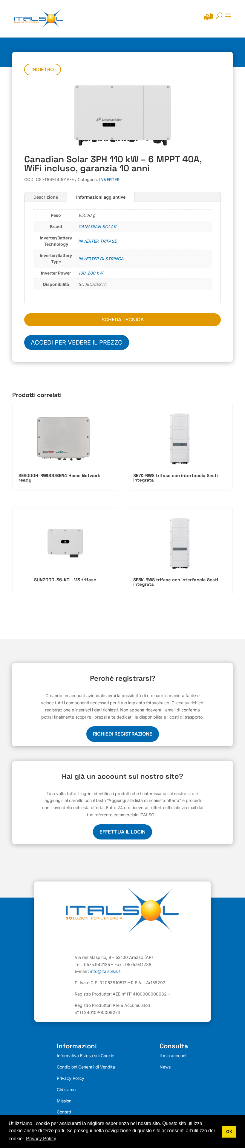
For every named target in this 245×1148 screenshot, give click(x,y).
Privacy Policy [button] (41, 1138)
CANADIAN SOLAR (97, 226)
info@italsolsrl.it (105, 971)
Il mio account (173, 1055)
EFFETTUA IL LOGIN (122, 832)
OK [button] (229, 1131)
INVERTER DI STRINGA (101, 258)
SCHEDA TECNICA (123, 320)
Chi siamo (66, 1089)
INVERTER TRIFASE (97, 241)
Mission (64, 1100)
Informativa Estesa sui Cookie (85, 1055)
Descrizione (45, 197)
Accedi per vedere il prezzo (76, 342)
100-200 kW (90, 272)
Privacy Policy (70, 1078)
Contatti (64, 1111)
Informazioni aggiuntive (100, 197)
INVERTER (109, 179)
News (165, 1066)
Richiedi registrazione (122, 734)
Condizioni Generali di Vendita (86, 1066)
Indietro (42, 69)
